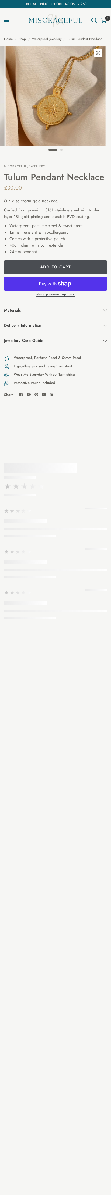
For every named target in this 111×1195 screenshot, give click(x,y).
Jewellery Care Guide (23, 341)
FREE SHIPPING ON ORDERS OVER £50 (55, 3)
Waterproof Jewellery (46, 38)
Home (8, 38)
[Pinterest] (36, 394)
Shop (22, 38)
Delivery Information (22, 325)
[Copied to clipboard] (51, 394)
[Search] (94, 20)
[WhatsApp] (44, 394)
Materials (12, 310)
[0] (103, 20)
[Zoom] (98, 53)
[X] (29, 394)
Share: (9, 394)
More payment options (55, 294)
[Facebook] (21, 394)
